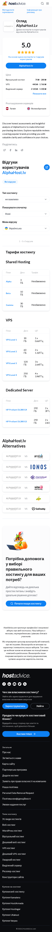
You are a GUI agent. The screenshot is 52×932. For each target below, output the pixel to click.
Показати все (39, 93)
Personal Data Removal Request (18, 792)
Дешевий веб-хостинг (14, 842)
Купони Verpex (9, 920)
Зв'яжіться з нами (11, 758)
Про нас (6, 752)
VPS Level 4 (11, 375)
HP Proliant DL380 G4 (16, 410)
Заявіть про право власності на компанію (24, 781)
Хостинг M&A (24, 734)
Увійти (40, 706)
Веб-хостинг (8, 824)
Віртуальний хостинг (13, 836)
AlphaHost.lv (26, 65)
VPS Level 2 (11, 351)
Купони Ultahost (10, 914)
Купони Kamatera (11, 897)
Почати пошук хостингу (27, 603)
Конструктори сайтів (13, 877)
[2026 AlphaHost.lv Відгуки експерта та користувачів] (4, 150)
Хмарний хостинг (11, 859)
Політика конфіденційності (16, 798)
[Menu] (47, 3)
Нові (7, 213)
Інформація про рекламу (34, 11)
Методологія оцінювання (8, 11)
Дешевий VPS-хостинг (14, 853)
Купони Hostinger (11, 909)
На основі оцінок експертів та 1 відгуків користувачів (26, 58)
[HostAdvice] (14, 3)
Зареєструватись (15, 706)
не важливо (11, 199)
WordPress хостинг (12, 830)
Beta (8, 293)
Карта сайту (8, 763)
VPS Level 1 (11, 340)
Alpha (8, 281)
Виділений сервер (12, 865)
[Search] (42, 3)
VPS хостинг (8, 848)
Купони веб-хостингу (13, 891)
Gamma (9, 305)
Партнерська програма (14, 769)
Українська (15, 228)
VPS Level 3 (11, 363)
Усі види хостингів (11, 819)
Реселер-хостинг (11, 871)
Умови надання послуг (14, 804)
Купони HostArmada (12, 903)
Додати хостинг (10, 775)
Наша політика (10, 787)
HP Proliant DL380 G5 (16, 421)
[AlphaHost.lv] (8, 26)
